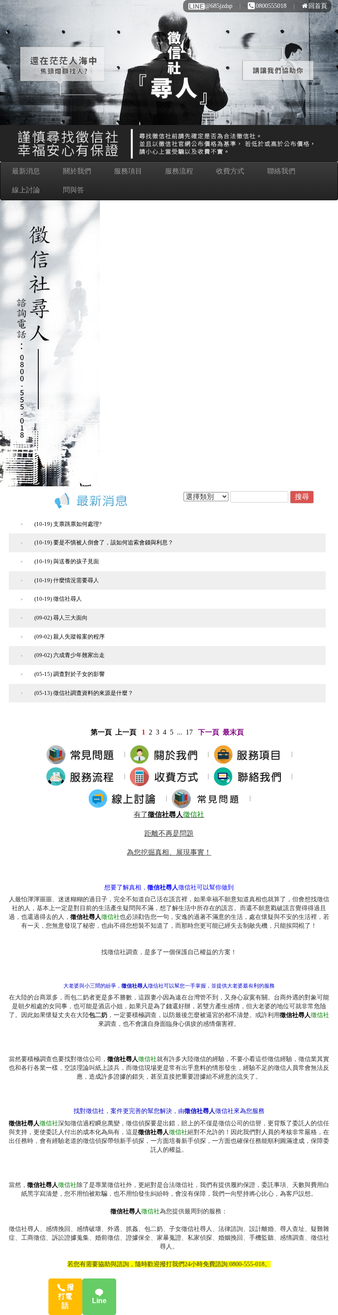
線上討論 (26, 190)
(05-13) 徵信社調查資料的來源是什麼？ (83, 693)
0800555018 (271, 6)
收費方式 (230, 171)
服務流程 (179, 171)
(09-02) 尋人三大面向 (61, 617)
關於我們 (77, 171)
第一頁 (101, 732)
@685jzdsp (218, 6)
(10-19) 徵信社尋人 (58, 598)
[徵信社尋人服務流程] (82, 776)
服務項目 (128, 171)
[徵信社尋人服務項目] (250, 754)
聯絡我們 (281, 171)
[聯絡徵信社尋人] (250, 776)
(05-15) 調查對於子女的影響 (69, 674)
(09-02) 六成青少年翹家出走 (69, 655)
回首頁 (318, 6)
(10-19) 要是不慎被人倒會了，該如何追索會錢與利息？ (103, 542)
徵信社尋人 (165, 814)
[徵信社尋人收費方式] (166, 776)
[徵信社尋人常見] (208, 798)
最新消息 (26, 171)
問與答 (73, 190)
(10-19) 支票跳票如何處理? (68, 524)
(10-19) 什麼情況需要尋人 (66, 580)
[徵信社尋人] (82, 754)
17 (189, 732)
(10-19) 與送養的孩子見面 (66, 561)
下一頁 (208, 732)
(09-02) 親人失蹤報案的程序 (69, 636)
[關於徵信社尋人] (166, 754)
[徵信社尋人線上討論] (124, 798)
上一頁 (125, 732)
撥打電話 (66, 1296)
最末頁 (233, 732)
